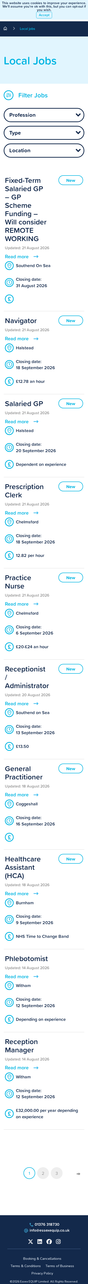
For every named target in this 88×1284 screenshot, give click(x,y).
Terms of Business (59, 1266)
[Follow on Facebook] (49, 1241)
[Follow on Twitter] (30, 1241)
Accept (44, 14)
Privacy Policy (42, 1273)
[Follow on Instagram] (58, 1241)
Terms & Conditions (26, 1266)
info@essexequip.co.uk (49, 1230)
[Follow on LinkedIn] (39, 1241)
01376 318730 (46, 1224)
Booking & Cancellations (42, 1258)
